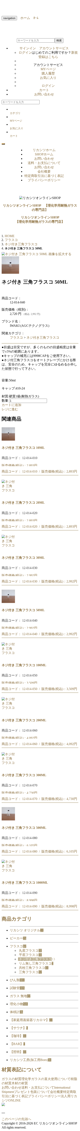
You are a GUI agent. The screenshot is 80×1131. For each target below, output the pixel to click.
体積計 (16, 1012)
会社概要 (44, 171)
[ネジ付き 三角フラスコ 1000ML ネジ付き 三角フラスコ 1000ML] (8, 874)
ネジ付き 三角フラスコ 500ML (24, 827)
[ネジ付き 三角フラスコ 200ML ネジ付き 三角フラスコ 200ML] (8, 712)
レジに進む (10, 409)
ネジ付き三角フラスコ (42, 337)
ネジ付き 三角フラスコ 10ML (23, 447)
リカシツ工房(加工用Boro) (30, 1060)
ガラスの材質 (11, 1079)
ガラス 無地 (20, 996)
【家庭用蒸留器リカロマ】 (31, 1020)
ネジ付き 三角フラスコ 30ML (23, 557)
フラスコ (16, 337)
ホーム (23, 18)
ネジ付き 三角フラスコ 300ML (24, 775)
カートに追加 (11, 405)
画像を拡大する (59, 254)
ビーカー (18, 938)
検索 (59, 40)
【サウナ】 (19, 1028)
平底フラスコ (30, 955)
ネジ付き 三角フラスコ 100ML (24, 665)
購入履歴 (48, 73)
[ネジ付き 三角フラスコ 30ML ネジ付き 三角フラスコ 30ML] (8, 549)
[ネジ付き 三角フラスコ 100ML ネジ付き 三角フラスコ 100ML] (8, 657)
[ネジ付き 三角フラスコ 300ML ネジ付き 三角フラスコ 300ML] (8, 767)
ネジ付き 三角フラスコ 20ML (23, 502)
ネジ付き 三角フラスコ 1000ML (25, 882)
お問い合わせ (44, 94)
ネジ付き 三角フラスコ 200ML (24, 720)
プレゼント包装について (32, 1092)
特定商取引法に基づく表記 (44, 176)
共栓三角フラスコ (33, 967)
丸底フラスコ (30, 950)
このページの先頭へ (16, 1119)
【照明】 (18, 1052)
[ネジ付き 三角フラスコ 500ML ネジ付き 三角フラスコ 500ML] (8, 819)
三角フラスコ (30, 972)
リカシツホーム (44, 150)
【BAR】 (17, 1044)
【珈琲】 (18, 1036)
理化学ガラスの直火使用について (46, 1079)
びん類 (17, 980)
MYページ (48, 69)
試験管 (17, 988)
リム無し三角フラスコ (36, 963)
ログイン (25, 52)
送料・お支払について (44, 163)
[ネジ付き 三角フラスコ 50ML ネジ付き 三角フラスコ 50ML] (8, 602)
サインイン (44, 48)
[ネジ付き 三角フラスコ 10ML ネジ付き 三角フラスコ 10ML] (8, 439)
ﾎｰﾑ (34, 18)
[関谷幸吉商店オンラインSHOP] (3, 1105)
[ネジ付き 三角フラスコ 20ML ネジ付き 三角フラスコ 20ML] (8, 494)
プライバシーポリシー (44, 180)
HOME (10, 236)
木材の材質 (19, 1083)
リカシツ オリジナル (26, 930)
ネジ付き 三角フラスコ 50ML (23, 610)
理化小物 (19, 1004)
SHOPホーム (44, 154)
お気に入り (48, 77)
